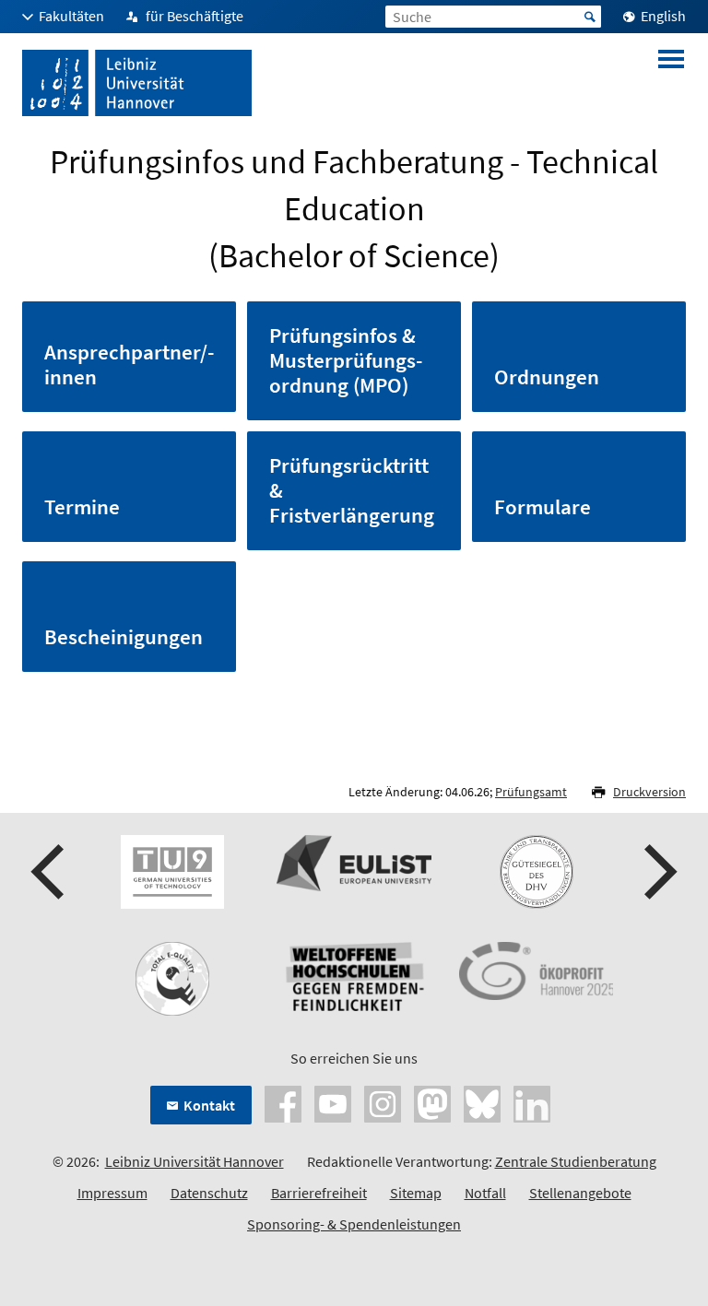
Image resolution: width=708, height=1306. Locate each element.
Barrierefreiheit (319, 1192)
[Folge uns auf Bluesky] (482, 1102)
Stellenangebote (580, 1192)
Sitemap (416, 1192)
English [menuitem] (663, 15)
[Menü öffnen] (671, 83)
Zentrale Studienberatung (575, 1161)
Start (590, 17)
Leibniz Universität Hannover (194, 1161)
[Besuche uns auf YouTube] (332, 1102)
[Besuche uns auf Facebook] (283, 1102)
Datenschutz (209, 1192)
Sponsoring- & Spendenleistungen (354, 1224)
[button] (49, 872)
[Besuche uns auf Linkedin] (532, 1102)
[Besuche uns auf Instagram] (382, 1102)
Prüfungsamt (531, 791)
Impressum (112, 1192)
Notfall (485, 1192)
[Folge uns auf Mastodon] (432, 1102)
